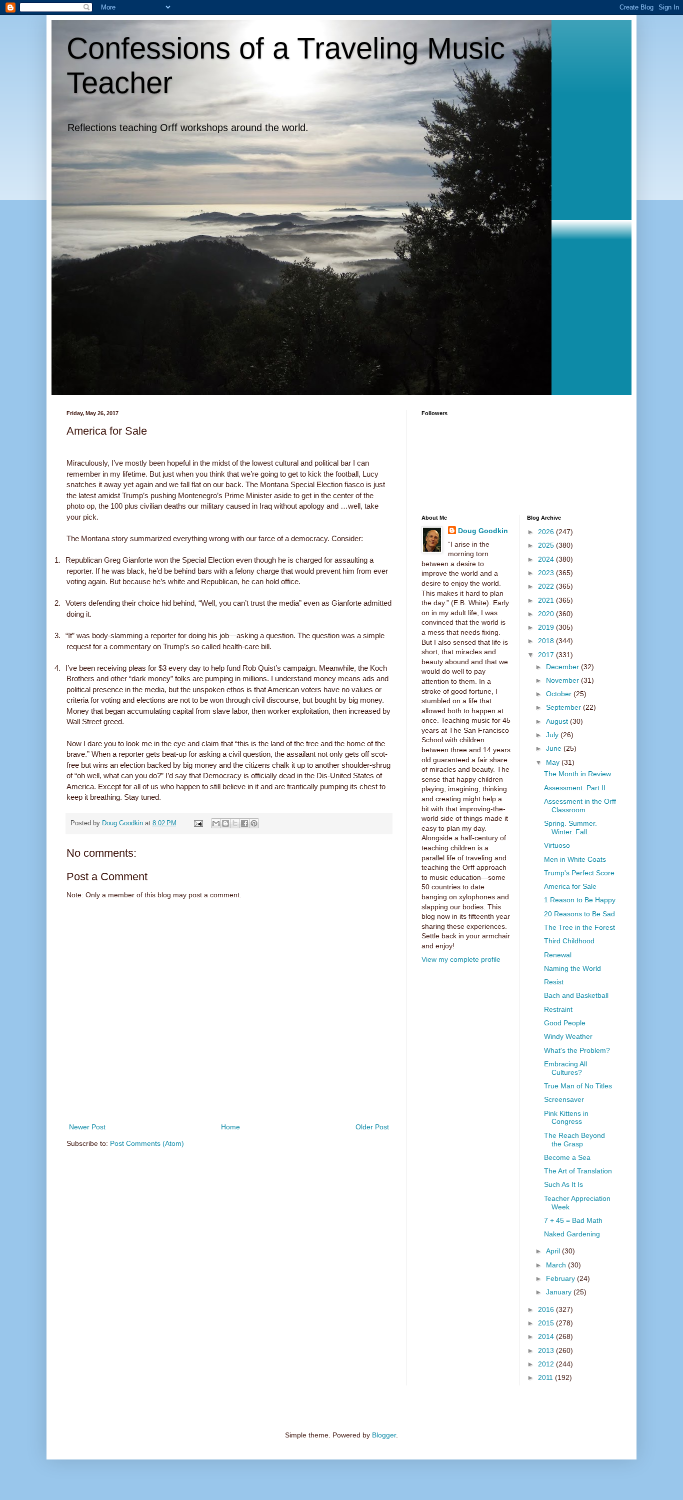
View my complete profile (461, 959)
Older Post (372, 1127)
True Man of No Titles (578, 1086)
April (554, 1251)
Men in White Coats (575, 859)
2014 (547, 1336)
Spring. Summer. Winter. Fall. (570, 827)
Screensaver (564, 1099)
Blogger (384, 1435)
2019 (547, 627)
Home (230, 1127)
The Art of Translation (578, 1171)
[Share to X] (235, 823)
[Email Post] (198, 823)
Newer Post (87, 1127)
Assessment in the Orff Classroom (580, 805)
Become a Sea (567, 1157)
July (553, 735)
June (555, 748)
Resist (554, 982)
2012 (547, 1364)
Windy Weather (568, 1036)
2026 (547, 532)
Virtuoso (557, 845)
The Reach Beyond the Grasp (574, 1139)
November (563, 680)
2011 (546, 1377)
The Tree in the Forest (579, 927)
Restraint (558, 1009)
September (564, 707)
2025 (547, 545)
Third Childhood (569, 941)
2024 (547, 559)
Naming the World (572, 968)
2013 (547, 1350)
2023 (547, 573)
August (558, 721)
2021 (547, 600)
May (554, 762)
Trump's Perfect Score (579, 873)
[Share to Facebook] (245, 823)
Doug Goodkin (483, 531)
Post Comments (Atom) (147, 1143)
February (561, 1278)
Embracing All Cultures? (565, 1068)
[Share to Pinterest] (254, 823)
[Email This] (216, 823)
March (557, 1265)
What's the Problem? (577, 1050)
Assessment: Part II (575, 788)
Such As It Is (563, 1184)
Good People (565, 1023)
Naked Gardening (572, 1234)
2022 (547, 586)
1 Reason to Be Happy (580, 900)
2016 (547, 1309)
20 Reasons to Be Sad (579, 914)
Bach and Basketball (576, 995)
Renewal (558, 955)
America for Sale (570, 886)
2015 (547, 1323)
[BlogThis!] (225, 823)
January (560, 1292)
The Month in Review (577, 774)
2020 (547, 614)
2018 (547, 641)
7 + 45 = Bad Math (573, 1220)
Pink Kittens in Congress (566, 1117)
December (563, 667)
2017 (547, 655)
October (560, 694)
